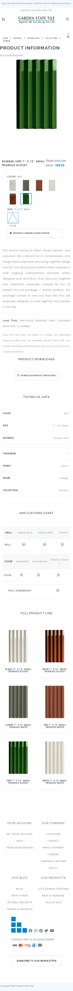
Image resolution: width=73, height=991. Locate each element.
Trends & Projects (20, 909)
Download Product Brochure (38, 376)
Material (17, 38)
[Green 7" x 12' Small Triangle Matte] (26, 179)
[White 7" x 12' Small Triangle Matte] (52, 179)
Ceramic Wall (33, 38)
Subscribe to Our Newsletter (37, 961)
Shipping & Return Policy (53, 864)
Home (5, 38)
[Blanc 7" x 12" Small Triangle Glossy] (13, 179)
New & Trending (53, 895)
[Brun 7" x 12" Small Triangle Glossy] (13, 199)
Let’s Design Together (53, 889)
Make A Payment (53, 847)
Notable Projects (19, 902)
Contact (53, 841)
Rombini (6, 41)
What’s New (20, 895)
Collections (51, 38)
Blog (19, 889)
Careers (53, 854)
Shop (19, 841)
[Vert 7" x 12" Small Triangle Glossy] (26, 198)
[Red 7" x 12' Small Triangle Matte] (39, 179)
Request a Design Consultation (31, 233)
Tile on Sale (53, 902)
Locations (53, 834)
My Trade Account (20, 834)
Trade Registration (19, 847)
